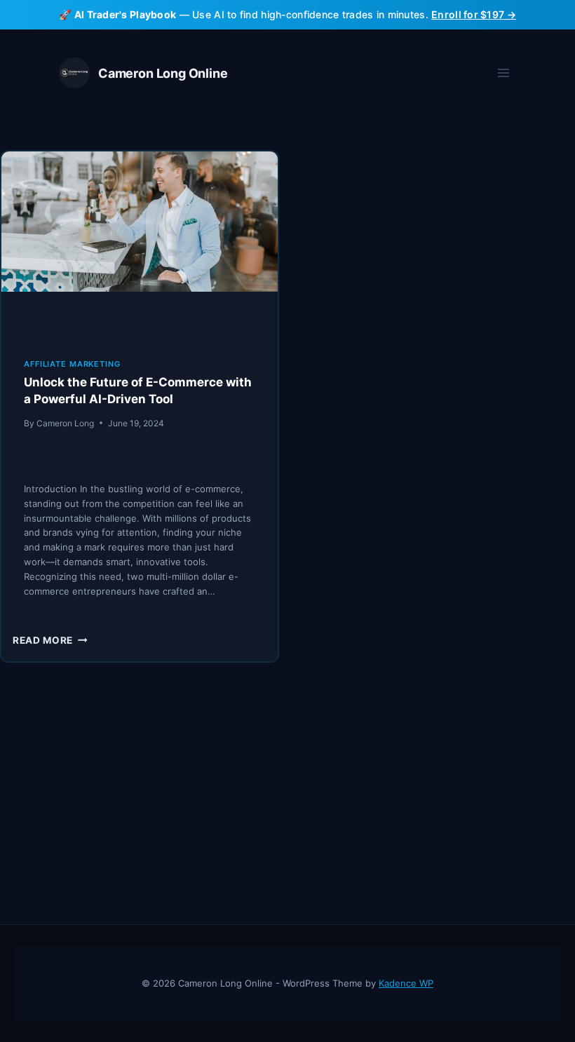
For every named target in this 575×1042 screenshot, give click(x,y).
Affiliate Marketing (72, 364)
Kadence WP (406, 983)
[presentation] (139, 243)
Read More (50, 640)
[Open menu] (503, 73)
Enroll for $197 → (473, 14)
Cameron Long (65, 423)
